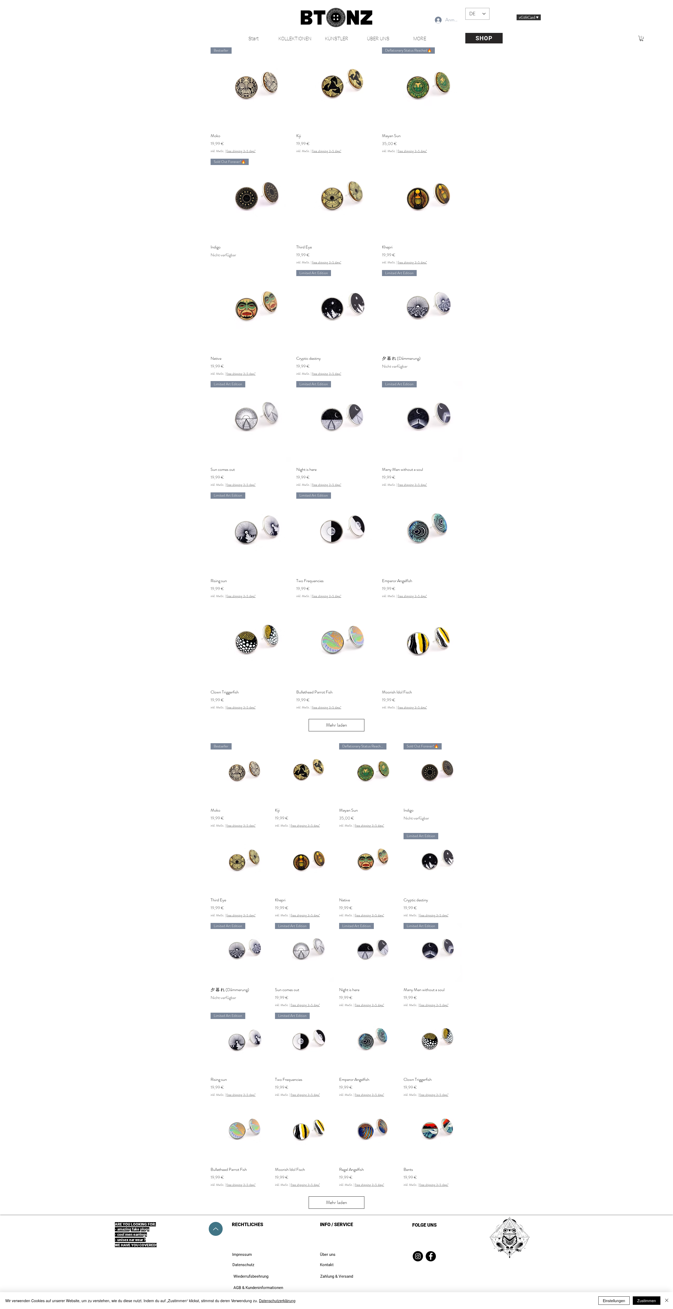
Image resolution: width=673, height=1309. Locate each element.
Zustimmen (646, 1300)
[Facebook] (431, 1256)
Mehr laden (336, 725)
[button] (641, 38)
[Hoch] (216, 1229)
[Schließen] (667, 1300)
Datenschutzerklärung (277, 1300)
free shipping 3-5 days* (241, 151)
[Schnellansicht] (336, 87)
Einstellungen (614, 1300)
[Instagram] (418, 1256)
